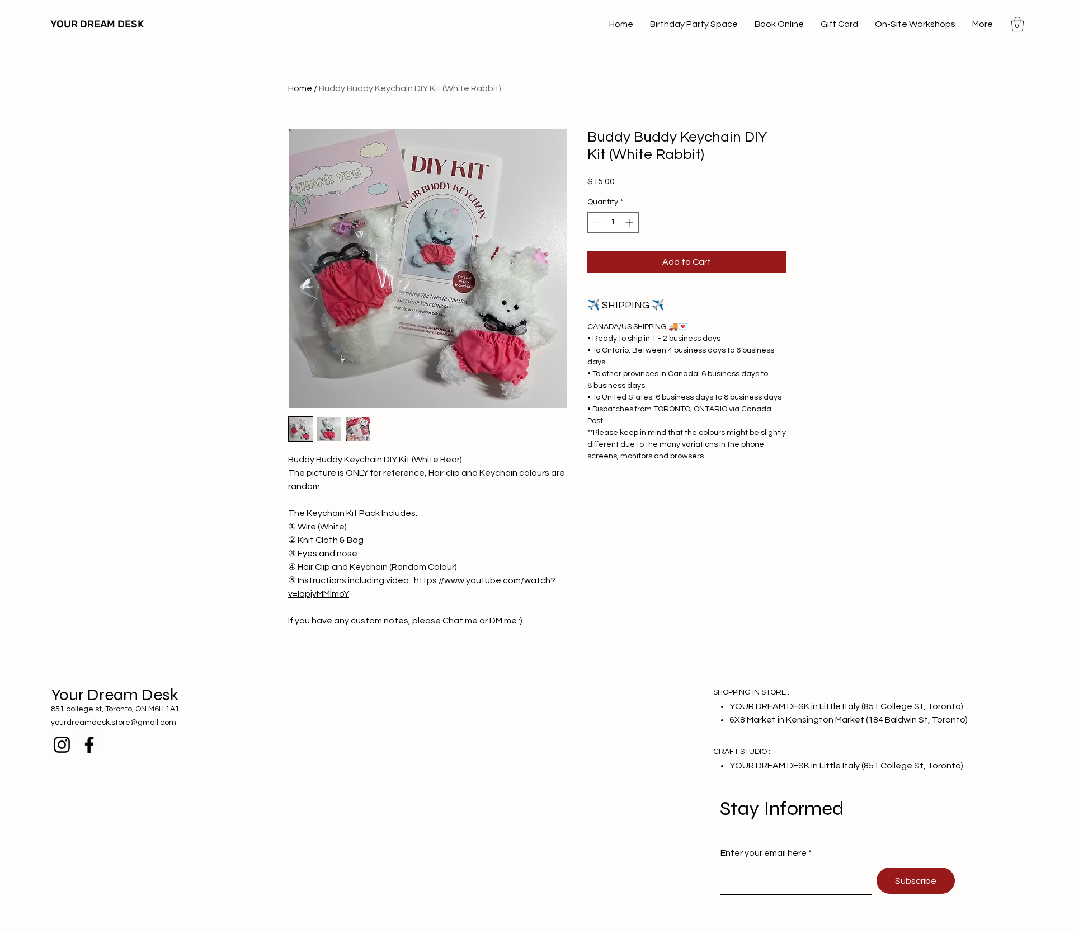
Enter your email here (763, 852)
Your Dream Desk (114, 694)
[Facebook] (89, 745)
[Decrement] (596, 222)
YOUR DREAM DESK (97, 24)
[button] (1017, 24)
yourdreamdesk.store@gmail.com (113, 722)
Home (300, 88)
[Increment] (630, 222)
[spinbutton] (613, 222)
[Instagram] (62, 745)
